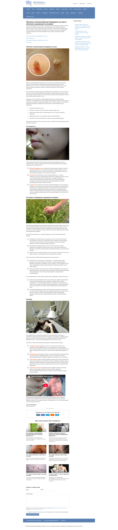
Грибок (62, 12)
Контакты (89, 3)
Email (42, 489)
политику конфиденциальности (36, 509)
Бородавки (43, 19)
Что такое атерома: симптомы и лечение (58, 455)
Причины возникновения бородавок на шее (37, 36)
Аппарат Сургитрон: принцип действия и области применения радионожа (58, 434)
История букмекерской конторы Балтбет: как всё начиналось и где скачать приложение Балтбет (83, 43)
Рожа (71, 9)
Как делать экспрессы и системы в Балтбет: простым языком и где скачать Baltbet (83, 38)
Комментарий (29, 493)
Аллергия (38, 12)
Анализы (85, 9)
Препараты (80, 12)
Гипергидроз (39, 9)
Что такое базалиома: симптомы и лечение (36, 455)
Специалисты (82, 3)
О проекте (75, 3)
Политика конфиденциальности (51, 520)
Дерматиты (73, 12)
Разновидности (30, 38)
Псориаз (28, 9)
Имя (27, 489)
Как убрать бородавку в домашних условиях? (37, 40)
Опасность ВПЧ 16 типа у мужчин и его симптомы (59, 474)
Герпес (67, 12)
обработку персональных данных (59, 507)
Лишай (28, 12)
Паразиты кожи (30, 16)
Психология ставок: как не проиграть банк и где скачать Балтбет (81, 33)
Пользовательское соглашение (34, 520)
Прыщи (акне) (64, 9)
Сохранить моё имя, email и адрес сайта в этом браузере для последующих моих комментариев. (47, 512)
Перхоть (46, 9)
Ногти (33, 9)
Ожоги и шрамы (77, 9)
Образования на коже (54, 12)
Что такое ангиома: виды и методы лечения (36, 474)
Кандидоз (51, 9)
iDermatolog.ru (39, 2)
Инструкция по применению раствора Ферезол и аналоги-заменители (34, 434)
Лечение (29, 42)
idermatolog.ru (28, 19)
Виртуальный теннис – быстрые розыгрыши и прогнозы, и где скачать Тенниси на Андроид (82, 48)
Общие (32, 12)
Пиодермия (44, 12)
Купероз (58, 9)
